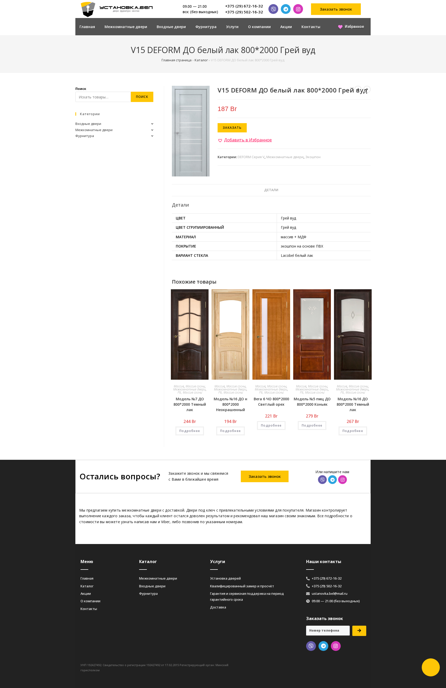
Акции (286, 26)
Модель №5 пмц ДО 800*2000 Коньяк (312, 401)
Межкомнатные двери (126, 26)
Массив (179, 386)
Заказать (232, 127)
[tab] (271, 190)
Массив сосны (195, 386)
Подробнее (189, 431)
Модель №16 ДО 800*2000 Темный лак (353, 404)
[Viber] (273, 9)
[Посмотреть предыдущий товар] (358, 89)
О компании (259, 26)
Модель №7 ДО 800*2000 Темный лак (189, 404)
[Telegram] (286, 9)
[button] (336, 9)
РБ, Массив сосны (190, 392)
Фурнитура (206, 26)
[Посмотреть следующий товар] (367, 89)
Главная (87, 26)
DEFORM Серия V (251, 157)
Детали (271, 190)
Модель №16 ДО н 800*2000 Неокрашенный (230, 404)
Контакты (310, 26)
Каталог (201, 60)
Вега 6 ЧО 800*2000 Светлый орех (271, 401)
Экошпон (313, 157)
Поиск (80, 88)
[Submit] (359, 631)
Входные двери (171, 26)
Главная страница (177, 60)
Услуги (232, 26)
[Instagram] (298, 9)
